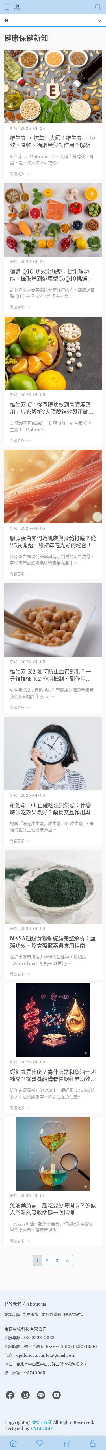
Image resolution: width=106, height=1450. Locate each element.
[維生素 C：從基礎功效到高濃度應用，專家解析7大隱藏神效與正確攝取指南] (53, 353)
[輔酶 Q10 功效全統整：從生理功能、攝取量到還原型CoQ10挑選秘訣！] (53, 220)
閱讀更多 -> (20, 173)
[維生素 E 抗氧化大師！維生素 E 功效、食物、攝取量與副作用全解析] (53, 86)
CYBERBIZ (42, 1428)
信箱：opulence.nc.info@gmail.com (39, 1355)
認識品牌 (12, 1314)
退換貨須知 (51, 1314)
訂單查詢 (31, 1314)
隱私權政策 (74, 1314)
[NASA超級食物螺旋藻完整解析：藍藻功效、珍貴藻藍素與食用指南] (53, 887)
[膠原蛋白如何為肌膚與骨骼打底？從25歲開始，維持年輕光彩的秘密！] (53, 486)
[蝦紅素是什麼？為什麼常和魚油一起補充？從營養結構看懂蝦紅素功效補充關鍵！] (53, 1020)
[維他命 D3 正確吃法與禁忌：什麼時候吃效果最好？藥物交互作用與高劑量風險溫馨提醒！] (53, 753)
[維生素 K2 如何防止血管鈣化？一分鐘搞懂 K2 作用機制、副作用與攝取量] (53, 620)
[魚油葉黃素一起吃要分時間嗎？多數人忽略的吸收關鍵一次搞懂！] (53, 1154)
